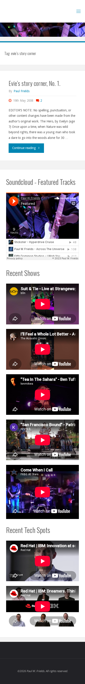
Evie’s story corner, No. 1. (34, 83)
